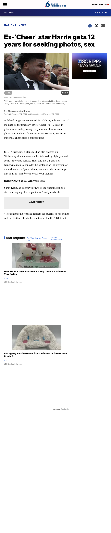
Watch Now (99, 4)
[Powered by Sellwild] (65, 409)
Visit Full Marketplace (56, 239)
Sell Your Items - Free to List (37, 239)
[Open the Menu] (5, 4)
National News (15, 25)
